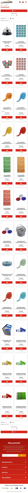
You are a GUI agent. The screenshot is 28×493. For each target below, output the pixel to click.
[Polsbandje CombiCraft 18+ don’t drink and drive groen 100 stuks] (21, 396)
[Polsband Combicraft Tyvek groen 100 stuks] (21, 363)
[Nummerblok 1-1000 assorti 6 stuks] (7, 330)
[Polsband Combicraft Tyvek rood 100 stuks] (7, 396)
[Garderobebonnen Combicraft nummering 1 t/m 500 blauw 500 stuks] (21, 297)
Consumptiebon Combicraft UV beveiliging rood (7, 209)
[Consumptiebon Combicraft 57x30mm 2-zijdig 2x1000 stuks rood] (21, 131)
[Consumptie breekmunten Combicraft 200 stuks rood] (21, 64)
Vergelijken (8, 85)
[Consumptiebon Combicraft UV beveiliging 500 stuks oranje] (21, 165)
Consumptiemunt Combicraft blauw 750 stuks (21, 209)
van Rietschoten (18, 491)
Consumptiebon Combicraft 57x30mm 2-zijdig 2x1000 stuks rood (21, 143)
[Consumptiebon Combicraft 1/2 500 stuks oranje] (7, 97)
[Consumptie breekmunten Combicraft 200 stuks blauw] (21, 31)
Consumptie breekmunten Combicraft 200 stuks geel (7, 76)
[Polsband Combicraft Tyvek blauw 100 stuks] (21, 330)
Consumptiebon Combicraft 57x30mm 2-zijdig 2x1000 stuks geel (7, 143)
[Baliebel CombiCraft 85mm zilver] (7, 31)
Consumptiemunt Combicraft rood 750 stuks (7, 242)
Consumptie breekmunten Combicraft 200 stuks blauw (21, 43)
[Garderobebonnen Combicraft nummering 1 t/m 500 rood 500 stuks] (7, 297)
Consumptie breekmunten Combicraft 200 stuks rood (21, 76)
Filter (15, 10)
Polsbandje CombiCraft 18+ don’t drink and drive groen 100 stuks (21, 407)
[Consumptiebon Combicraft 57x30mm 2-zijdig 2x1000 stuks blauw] (21, 97)
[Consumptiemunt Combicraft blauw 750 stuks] (21, 198)
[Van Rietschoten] (6, 3)
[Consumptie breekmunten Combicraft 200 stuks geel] (7, 64)
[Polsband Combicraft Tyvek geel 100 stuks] (7, 363)
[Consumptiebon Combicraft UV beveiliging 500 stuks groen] (7, 165)
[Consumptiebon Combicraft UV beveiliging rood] (7, 198)
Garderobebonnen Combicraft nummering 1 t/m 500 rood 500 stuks (7, 308)
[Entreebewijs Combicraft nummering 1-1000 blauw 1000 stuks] (7, 264)
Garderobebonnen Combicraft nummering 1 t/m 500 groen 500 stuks (21, 275)
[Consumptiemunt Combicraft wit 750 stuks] (21, 231)
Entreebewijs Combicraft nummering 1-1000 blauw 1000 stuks (7, 275)
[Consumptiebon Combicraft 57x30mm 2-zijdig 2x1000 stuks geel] (7, 131)
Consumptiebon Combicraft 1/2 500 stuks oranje (7, 109)
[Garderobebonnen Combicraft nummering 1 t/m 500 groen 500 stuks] (21, 264)
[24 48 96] (7, 18)
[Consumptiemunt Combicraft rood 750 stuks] (7, 231)
